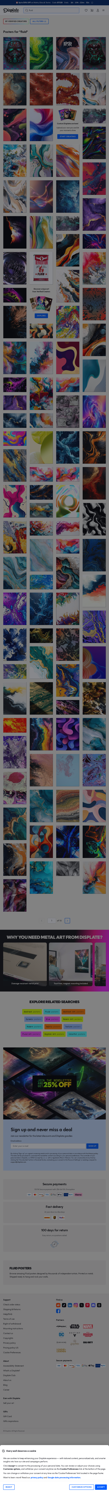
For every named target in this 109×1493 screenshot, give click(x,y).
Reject (9, 1487)
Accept (101, 1487)
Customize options (82, 1487)
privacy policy (37, 1477)
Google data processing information (64, 1477)
